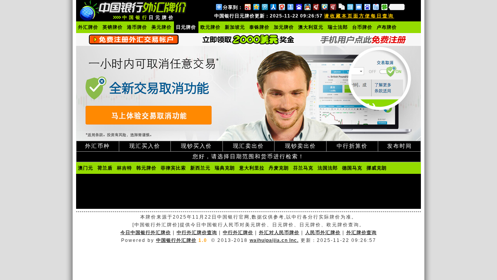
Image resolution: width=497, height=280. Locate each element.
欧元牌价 (210, 27)
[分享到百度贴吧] (375, 7)
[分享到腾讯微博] (264, 7)
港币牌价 (137, 27)
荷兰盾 (105, 168)
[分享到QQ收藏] (324, 7)
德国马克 (352, 168)
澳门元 (85, 168)
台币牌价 (362, 27)
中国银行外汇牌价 (176, 240)
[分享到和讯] (332, 7)
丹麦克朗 (279, 168)
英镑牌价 (113, 27)
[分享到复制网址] (341, 7)
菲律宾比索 (173, 168)
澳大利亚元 (310, 27)
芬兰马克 (303, 168)
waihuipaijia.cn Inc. (274, 240)
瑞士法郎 (338, 27)
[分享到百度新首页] (367, 7)
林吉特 (124, 168)
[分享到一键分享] (290, 7)
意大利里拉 (251, 168)
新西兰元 (200, 168)
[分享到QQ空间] (256, 7)
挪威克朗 (377, 168)
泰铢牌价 (259, 27)
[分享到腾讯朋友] (384, 7)
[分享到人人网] (273, 7)
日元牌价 (186, 27)
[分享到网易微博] (281, 7)
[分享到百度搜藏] (298, 7)
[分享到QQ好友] (307, 7)
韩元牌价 (146, 168)
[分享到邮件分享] (358, 7)
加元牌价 (284, 27)
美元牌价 (161, 27)
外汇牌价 (88, 27)
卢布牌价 (387, 27)
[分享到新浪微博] (247, 7)
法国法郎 (328, 168)
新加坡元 (235, 27)
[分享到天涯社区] (350, 7)
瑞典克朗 (225, 168)
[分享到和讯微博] (315, 7)
